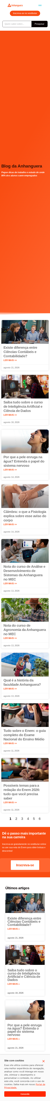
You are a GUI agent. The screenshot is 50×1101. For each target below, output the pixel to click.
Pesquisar (39, 24)
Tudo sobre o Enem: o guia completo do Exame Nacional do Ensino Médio (24, 735)
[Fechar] (43, 1061)
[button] (40, 5)
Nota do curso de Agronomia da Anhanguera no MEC (24, 630)
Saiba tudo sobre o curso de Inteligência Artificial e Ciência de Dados (23, 406)
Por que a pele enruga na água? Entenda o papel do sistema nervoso (23, 461)
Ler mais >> (10, 360)
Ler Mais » (13, 929)
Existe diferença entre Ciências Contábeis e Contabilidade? (20, 352)
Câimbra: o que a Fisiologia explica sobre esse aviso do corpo (24, 516)
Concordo (25, 1094)
